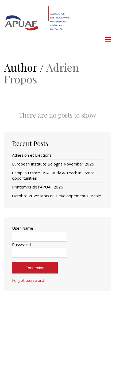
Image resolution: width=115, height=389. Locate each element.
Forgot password (28, 280)
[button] (108, 39)
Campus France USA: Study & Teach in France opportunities (53, 175)
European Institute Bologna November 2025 (53, 164)
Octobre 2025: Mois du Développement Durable (56, 195)
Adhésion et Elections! (32, 155)
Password (21, 244)
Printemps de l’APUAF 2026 (37, 187)
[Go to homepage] (38, 39)
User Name (22, 228)
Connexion (34, 267)
